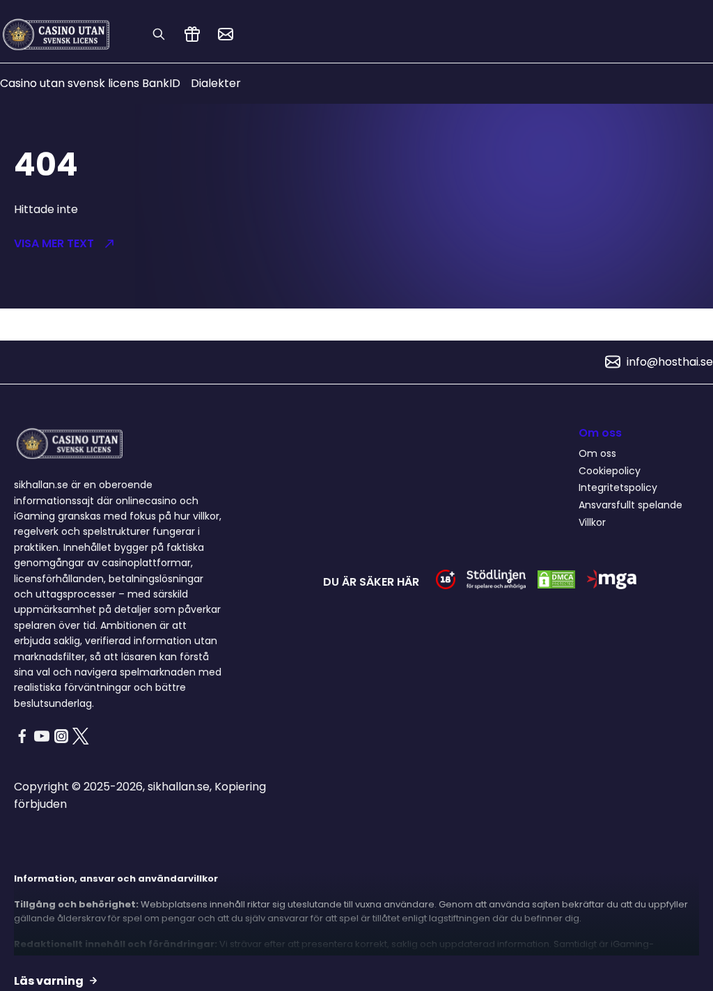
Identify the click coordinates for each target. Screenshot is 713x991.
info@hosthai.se (670, 362)
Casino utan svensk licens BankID (90, 83)
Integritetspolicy (618, 487)
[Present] (192, 34)
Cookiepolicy (610, 471)
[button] (172, 244)
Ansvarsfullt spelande (630, 505)
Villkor (592, 522)
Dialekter (216, 83)
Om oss (597, 453)
